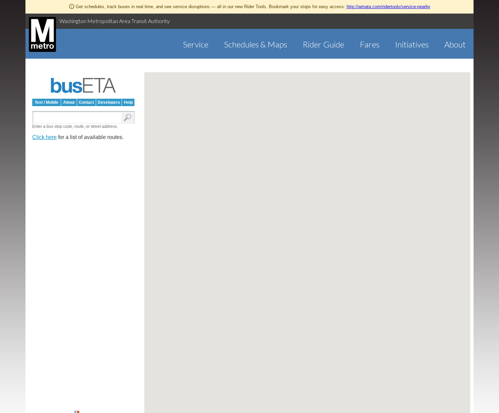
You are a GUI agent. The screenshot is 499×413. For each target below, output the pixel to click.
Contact (86, 102)
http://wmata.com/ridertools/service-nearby (388, 6)
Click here (44, 137)
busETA (83, 85)
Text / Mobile (46, 102)
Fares (370, 44)
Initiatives (412, 44)
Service (195, 44)
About (455, 44)
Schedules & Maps (255, 44)
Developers (109, 102)
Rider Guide (323, 44)
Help (128, 102)
